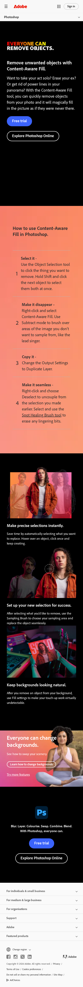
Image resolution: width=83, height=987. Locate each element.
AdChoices (15, 980)
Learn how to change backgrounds (31, 764)
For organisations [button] (16, 909)
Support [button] (11, 918)
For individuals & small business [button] (25, 891)
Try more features (18, 774)
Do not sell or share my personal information (28, 974)
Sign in (71, 6)
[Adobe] (20, 6)
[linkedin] (30, 957)
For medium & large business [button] (24, 900)
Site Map (58, 974)
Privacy (56, 963)
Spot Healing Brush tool (41, 415)
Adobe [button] (10, 927)
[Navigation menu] (6, 6)
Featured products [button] (17, 936)
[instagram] (15, 957)
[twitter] (23, 957)
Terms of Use (12, 969)
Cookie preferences (31, 969)
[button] (59, 6)
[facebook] (8, 957)
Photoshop (11, 17)
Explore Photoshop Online (33, 136)
